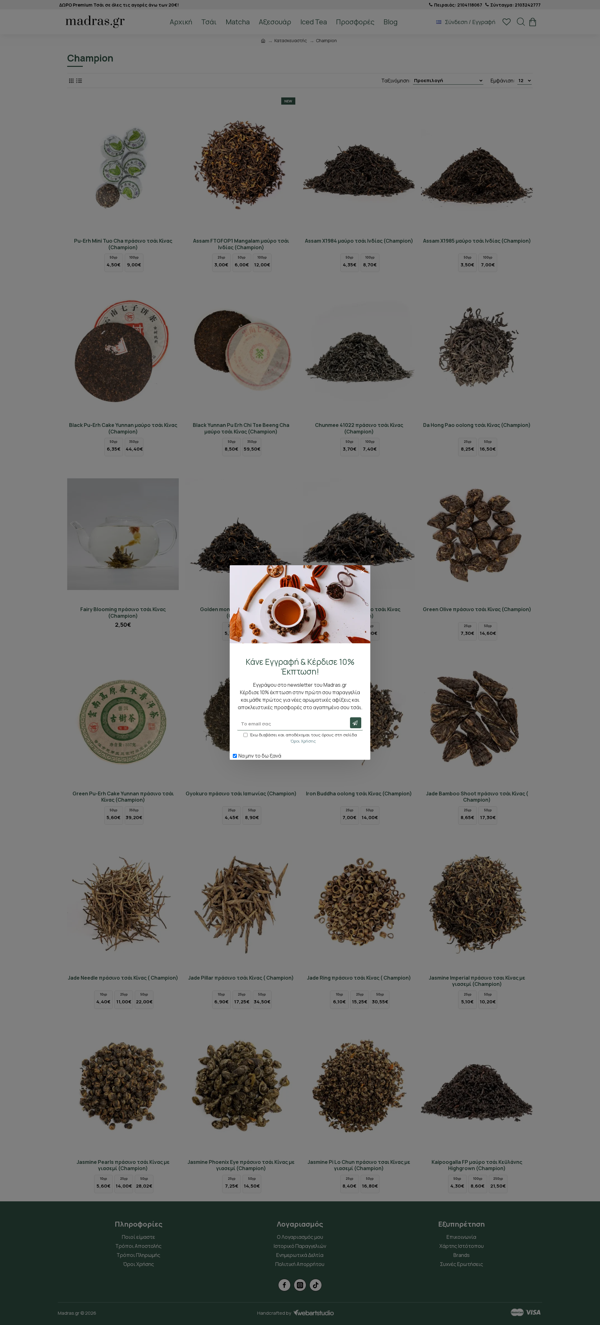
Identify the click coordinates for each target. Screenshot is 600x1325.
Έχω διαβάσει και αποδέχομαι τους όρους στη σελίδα (303, 738)
